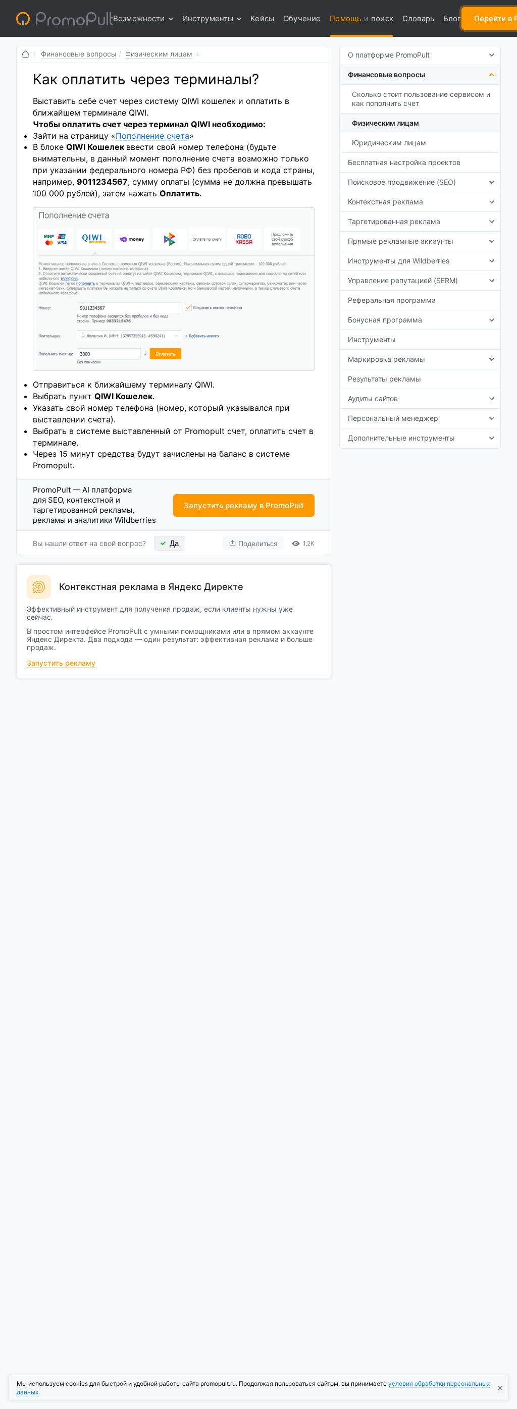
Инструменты (372, 339)
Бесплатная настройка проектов (404, 162)
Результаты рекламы (384, 378)
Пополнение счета (152, 136)
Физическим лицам (385, 123)
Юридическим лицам (389, 142)
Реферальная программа (392, 300)
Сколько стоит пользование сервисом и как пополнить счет (421, 98)
